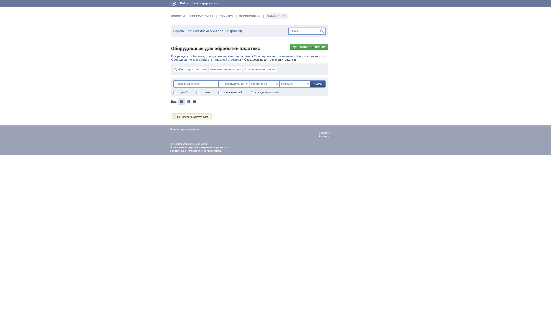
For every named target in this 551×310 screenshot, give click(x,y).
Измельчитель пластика (225, 69)
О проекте (324, 132)
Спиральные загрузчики (260, 69)
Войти (184, 3)
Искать (318, 84)
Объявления (276, 16)
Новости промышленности (192, 144)
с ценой (182, 92)
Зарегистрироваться (205, 3)
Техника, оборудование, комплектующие (222, 56)
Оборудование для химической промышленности (289, 56)
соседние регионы (267, 92)
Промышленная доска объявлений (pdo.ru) (207, 31)
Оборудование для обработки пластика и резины (206, 59)
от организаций (232, 92)
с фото (205, 92)
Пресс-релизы (201, 16)
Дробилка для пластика (190, 69)
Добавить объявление (309, 47)
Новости (178, 16)
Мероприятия (249, 16)
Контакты (324, 136)
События (226, 16)
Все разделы (180, 56)
